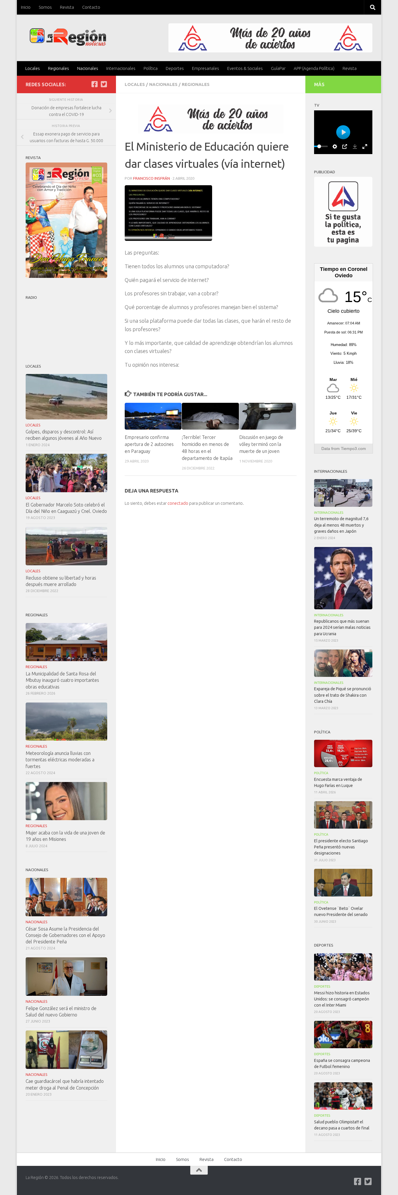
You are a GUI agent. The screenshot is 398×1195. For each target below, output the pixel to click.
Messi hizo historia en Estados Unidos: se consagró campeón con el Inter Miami (342, 999)
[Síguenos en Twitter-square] (103, 84)
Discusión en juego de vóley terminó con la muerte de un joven (261, 444)
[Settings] (334, 146)
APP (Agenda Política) (314, 68)
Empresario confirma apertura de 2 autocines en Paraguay (149, 444)
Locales (32, 68)
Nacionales (87, 68)
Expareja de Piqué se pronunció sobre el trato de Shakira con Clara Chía (342, 694)
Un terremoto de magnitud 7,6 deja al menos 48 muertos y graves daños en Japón (341, 524)
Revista (67, 7)
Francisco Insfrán (151, 178)
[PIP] (344, 146)
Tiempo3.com (353, 448)
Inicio (26, 7)
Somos (45, 7)
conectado (178, 503)
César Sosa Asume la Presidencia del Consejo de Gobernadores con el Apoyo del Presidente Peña (65, 935)
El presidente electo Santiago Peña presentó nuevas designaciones (341, 847)
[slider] (319, 146)
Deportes (175, 68)
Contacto (91, 7)
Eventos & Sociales (245, 68)
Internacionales (120, 68)
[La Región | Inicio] (68, 37)
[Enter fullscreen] (364, 146)
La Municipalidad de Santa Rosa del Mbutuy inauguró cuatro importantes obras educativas (62, 680)
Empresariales (205, 68)
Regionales (58, 68)
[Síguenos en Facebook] (94, 84)
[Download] (355, 146)
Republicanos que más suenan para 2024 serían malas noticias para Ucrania (342, 627)
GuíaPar (278, 68)
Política (151, 68)
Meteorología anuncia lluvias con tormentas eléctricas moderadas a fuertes (60, 760)
